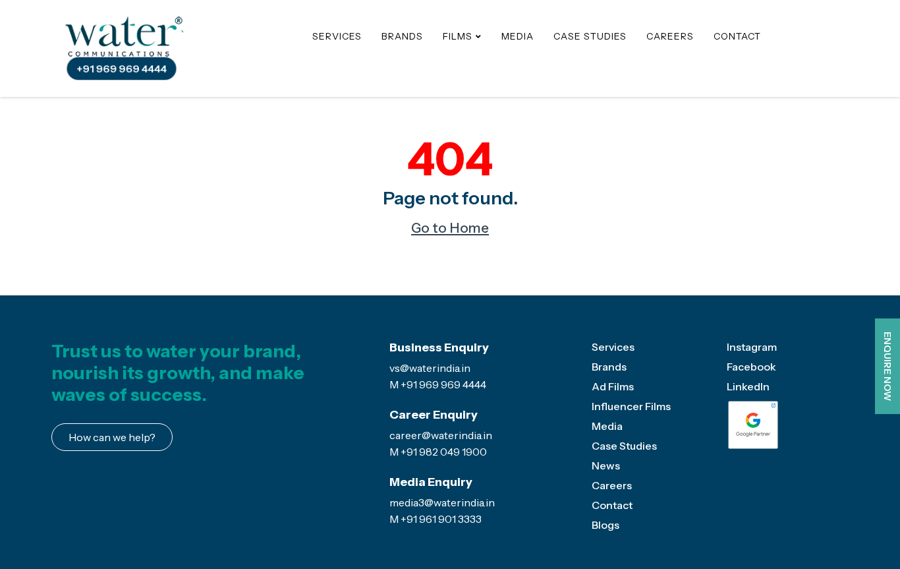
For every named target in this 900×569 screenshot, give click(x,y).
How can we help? (112, 437)
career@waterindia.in (440, 435)
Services (337, 36)
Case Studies (590, 36)
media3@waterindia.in (442, 502)
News (606, 465)
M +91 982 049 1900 (438, 451)
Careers (670, 36)
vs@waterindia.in (429, 367)
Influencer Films (631, 406)
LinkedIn (748, 386)
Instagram (752, 346)
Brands (402, 36)
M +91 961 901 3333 (435, 518)
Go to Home (450, 228)
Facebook (751, 366)
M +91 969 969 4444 (437, 384)
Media (517, 36)
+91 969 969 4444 (121, 69)
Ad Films (613, 386)
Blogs (605, 524)
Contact (737, 36)
